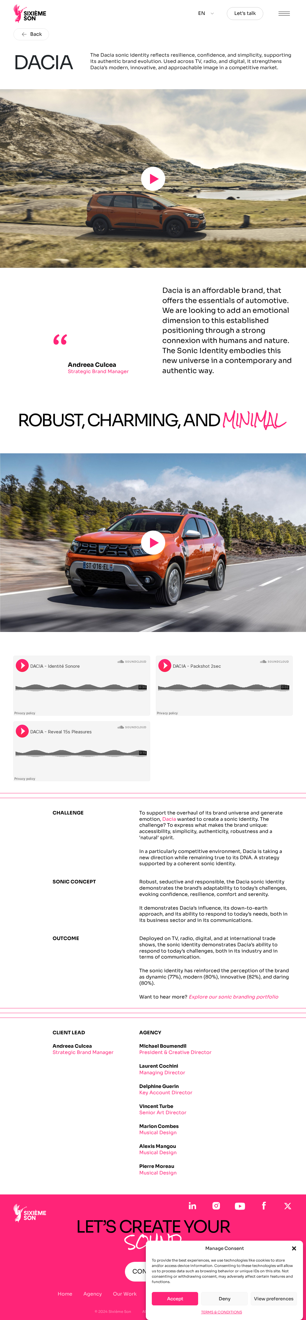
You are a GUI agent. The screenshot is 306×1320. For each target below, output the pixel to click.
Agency (92, 1294)
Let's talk (245, 13)
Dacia (169, 819)
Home (65, 1294)
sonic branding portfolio (248, 997)
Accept (175, 1299)
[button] (294, 1248)
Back (36, 34)
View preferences (273, 1299)
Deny (224, 1299)
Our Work (125, 1294)
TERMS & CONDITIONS (221, 1312)
